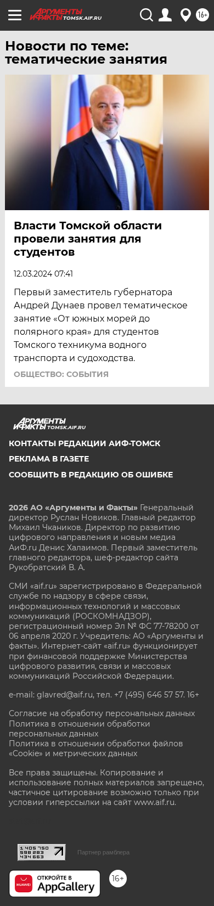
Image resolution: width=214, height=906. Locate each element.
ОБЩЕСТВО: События (61, 374)
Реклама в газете (49, 459)
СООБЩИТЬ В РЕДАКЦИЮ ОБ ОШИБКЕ (91, 475)
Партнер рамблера (103, 852)
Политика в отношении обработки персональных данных (79, 729)
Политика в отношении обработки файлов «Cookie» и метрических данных (96, 748)
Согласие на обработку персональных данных (102, 713)
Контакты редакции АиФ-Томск (84, 443)
